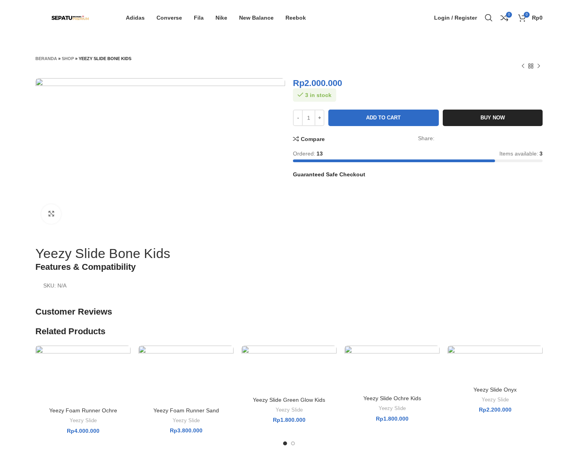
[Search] (489, 18)
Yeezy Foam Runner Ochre (83, 410)
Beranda (46, 58)
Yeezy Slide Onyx (495, 389)
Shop (68, 58)
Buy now (492, 118)
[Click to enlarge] (51, 214)
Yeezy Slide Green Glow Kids (289, 400)
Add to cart (383, 118)
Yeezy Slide (83, 420)
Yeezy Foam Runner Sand (186, 410)
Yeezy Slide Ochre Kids (392, 398)
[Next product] (539, 66)
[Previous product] (523, 66)
